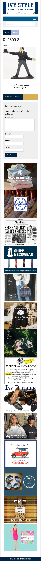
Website (8, 147)
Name (7, 134)
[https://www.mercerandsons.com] (20, 383)
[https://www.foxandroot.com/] (20, 355)
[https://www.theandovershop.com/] (20, 216)
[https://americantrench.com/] (20, 327)
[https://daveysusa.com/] (20, 299)
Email (7, 140)
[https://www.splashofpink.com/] (20, 549)
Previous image (22, 85)
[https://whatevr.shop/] (20, 438)
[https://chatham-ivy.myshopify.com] (20, 466)
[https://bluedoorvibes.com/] (20, 494)
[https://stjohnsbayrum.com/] (20, 522)
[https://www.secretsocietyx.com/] (20, 244)
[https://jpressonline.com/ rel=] (20, 188)
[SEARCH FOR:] (20, 23)
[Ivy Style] (20, 8)
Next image (19, 88)
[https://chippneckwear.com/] (20, 272)
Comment (9, 118)
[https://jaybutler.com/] (20, 410)
